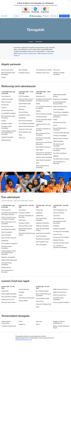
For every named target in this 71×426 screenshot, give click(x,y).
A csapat (31, 41)
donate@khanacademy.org (23, 339)
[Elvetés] (69, 1)
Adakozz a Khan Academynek (27, 53)
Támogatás (45, 16)
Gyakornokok (39, 41)
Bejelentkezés (54, 16)
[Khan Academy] (35, 16)
